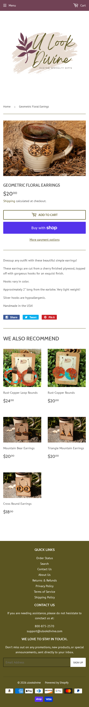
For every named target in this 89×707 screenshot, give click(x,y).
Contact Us (44, 569)
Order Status (44, 558)
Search (44, 564)
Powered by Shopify (56, 682)
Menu (12, 5)
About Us (44, 575)
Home (7, 106)
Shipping (9, 201)
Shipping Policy (44, 597)
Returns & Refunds (44, 580)
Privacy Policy (45, 586)
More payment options (45, 240)
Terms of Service (44, 592)
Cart (82, 5)
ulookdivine (34, 682)
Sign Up (78, 662)
